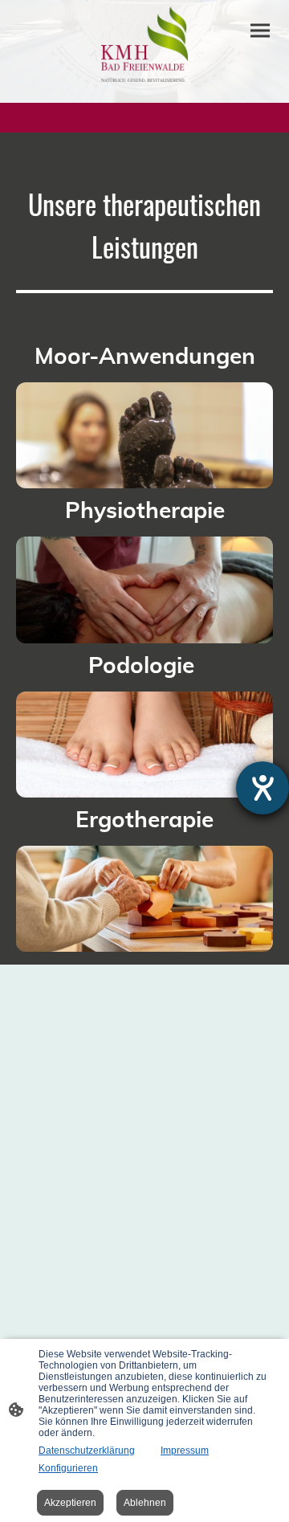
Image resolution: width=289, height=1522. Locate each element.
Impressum (185, 1450)
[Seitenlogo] (144, 44)
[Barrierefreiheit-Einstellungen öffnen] (262, 787)
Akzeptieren (70, 1502)
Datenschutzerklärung (87, 1450)
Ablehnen (145, 1502)
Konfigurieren (68, 1468)
